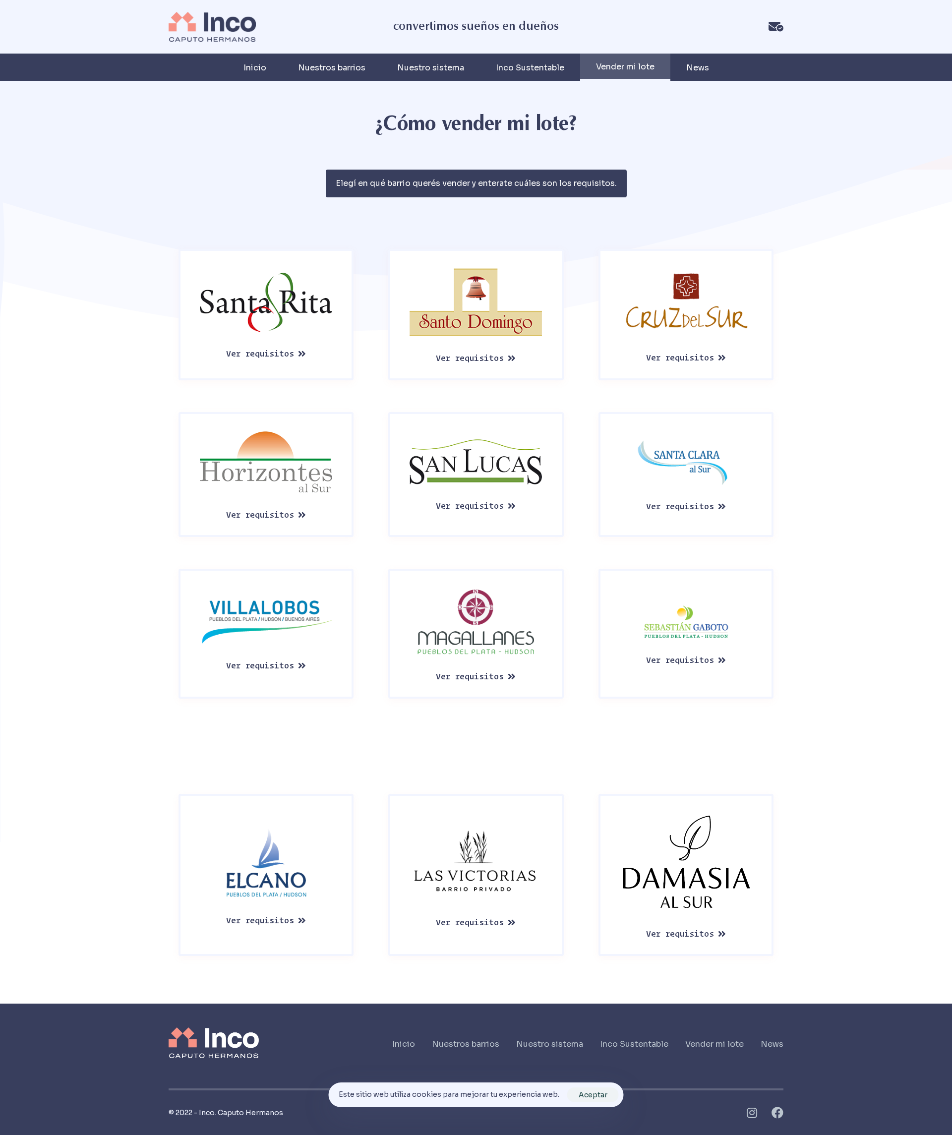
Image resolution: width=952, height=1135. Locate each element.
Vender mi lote (714, 1044)
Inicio (254, 67)
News (697, 67)
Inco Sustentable (530, 67)
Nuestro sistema (430, 67)
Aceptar (593, 1094)
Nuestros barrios (331, 67)
